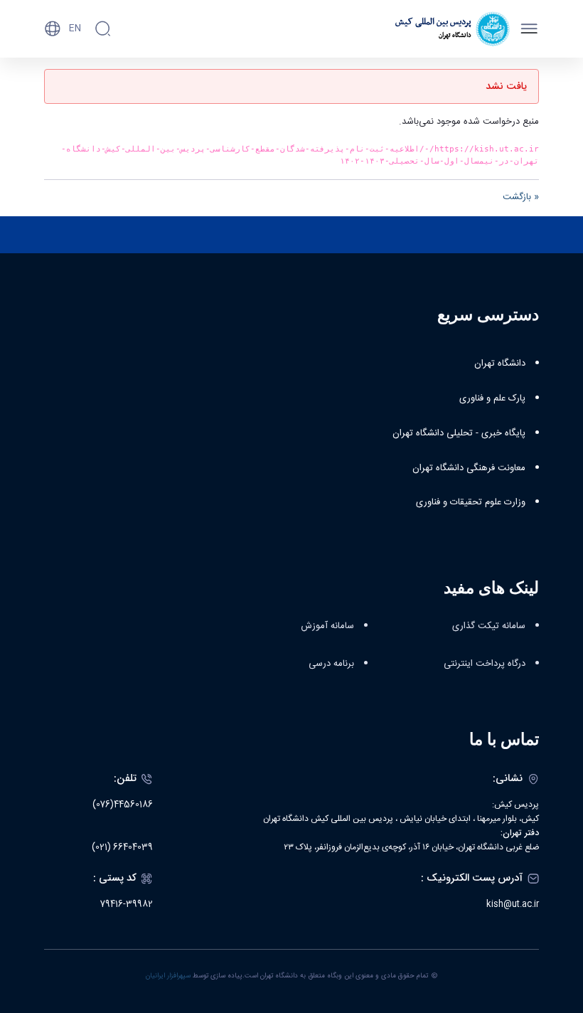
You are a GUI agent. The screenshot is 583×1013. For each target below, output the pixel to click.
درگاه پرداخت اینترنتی (484, 664)
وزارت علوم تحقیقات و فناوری (470, 502)
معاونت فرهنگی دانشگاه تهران (468, 468)
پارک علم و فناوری (492, 398)
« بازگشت (521, 197)
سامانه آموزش (327, 626)
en (75, 28)
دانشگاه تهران (499, 363)
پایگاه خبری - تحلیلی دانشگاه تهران (458, 433)
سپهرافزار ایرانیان (168, 976)
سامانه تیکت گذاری (488, 626)
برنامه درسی (331, 664)
